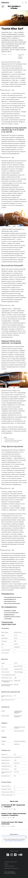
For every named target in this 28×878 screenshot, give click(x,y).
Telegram (15, 854)
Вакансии (6, 863)
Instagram (11, 854)
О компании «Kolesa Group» (10, 861)
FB (8, 854)
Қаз (22, 2)
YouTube (20, 854)
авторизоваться (19, 840)
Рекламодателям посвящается (11, 868)
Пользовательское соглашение (10, 873)
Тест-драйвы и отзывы (14, 7)
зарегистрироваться (9, 840)
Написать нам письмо (9, 866)
